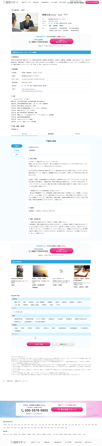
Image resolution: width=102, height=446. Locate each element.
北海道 (5, 424)
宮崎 (58, 427)
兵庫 (93, 424)
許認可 (79, 434)
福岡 (42, 427)
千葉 (40, 424)
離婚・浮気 (6, 434)
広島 (12, 427)
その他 (83, 434)
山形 (22, 424)
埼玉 (36, 424)
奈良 (5, 427)
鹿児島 (62, 427)
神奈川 (32, 424)
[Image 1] (24, 30)
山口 (19, 427)
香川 (32, 427)
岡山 (15, 427)
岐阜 (59, 424)
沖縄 (66, 427)
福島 (25, 424)
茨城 (43, 424)
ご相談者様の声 (45, 2)
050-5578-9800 (77, 3)
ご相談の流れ (35, 2)
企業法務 (39, 434)
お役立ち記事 (62, 2)
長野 (66, 424)
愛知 (53, 424)
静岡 (56, 424)
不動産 (17, 146)
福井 (76, 424)
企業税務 (16, 150)
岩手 (12, 424)
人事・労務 (55, 434)
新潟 (73, 424)
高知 (39, 427)
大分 (55, 427)
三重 (63, 424)
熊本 (52, 427)
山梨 (69, 424)
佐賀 (45, 427)
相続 (16, 154)
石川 (83, 424)
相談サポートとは (26, 2)
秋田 (19, 424)
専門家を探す (10, 381)
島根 (25, 427)
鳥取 (22, 427)
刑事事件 (75, 434)
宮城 (15, 424)
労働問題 (29, 434)
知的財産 (61, 434)
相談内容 (24, 134)
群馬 (50, 424)
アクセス (77, 134)
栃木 (46, 424)
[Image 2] (25, 30)
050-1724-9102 (40, 42)
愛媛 (35, 427)
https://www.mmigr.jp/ (28, 89)
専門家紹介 (51, 134)
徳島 (29, 427)
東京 (29, 424)
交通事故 (15, 434)
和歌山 (8, 427)
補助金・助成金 (67, 434)
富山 (79, 424)
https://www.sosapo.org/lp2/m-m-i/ (32, 91)
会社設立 (49, 434)
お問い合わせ (88, 442)
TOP (4, 381)
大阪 (86, 424)
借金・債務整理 (22, 434)
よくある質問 (54, 2)
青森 (9, 424)
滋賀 (96, 424)
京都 (89, 424)
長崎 (48, 427)
